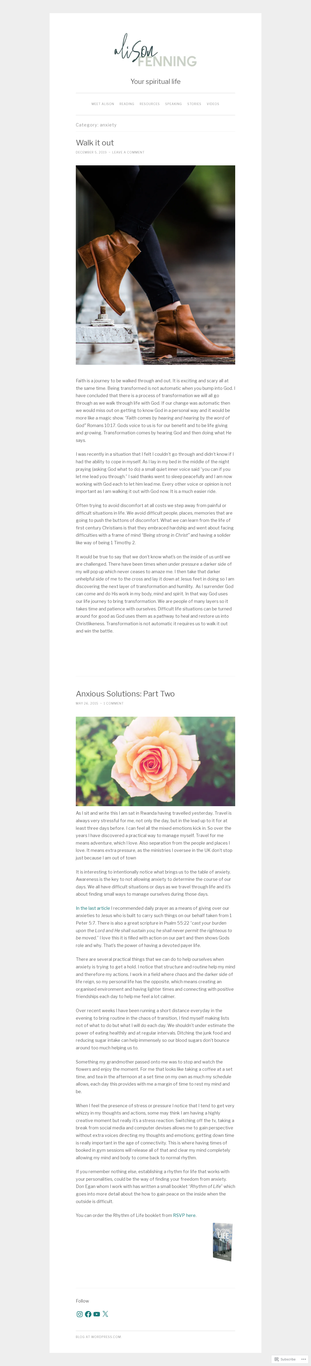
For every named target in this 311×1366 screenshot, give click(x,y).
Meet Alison (103, 104)
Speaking (173, 104)
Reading (127, 104)
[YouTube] (97, 1314)
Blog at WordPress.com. (99, 1337)
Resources (150, 104)
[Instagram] (80, 1314)
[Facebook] (88, 1314)
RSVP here (184, 1215)
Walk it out (95, 142)
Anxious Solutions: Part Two (125, 693)
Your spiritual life (155, 82)
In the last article (93, 908)
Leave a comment (128, 152)
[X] (105, 1314)
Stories (194, 104)
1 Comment (114, 703)
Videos (213, 104)
